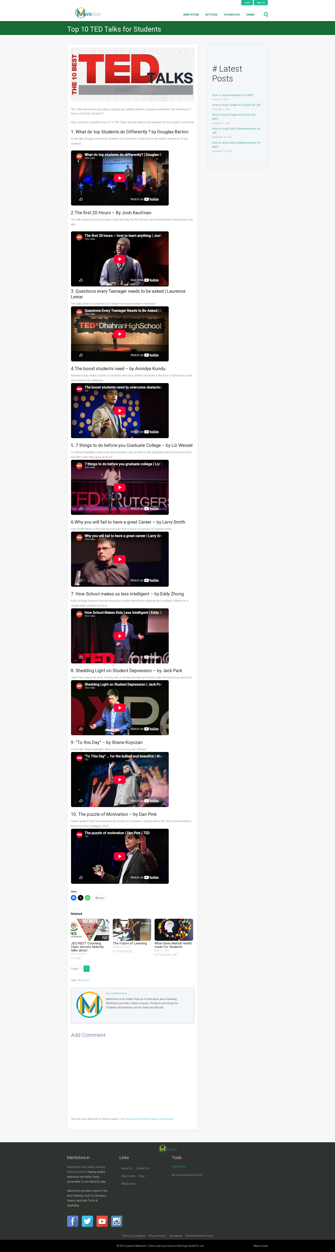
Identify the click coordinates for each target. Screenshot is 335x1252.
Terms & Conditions (133, 1235)
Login (247, 2)
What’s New (128, 1183)
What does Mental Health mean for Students (173, 945)
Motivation (83, 980)
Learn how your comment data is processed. (146, 1119)
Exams (250, 14)
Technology (232, 14)
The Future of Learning (130, 943)
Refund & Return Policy (199, 1235)
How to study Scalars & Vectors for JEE (236, 105)
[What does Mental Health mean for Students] (174, 930)
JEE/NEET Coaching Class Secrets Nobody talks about (87, 946)
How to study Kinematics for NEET (233, 95)
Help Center (128, 1176)
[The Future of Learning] (132, 930)
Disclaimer (176, 1235)
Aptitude (211, 14)
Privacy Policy (157, 1235)
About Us (126, 1168)
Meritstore (191, 14)
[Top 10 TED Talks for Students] (132, 74)
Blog (141, 1176)
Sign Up (261, 2)
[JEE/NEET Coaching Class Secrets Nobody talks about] (90, 930)
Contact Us (143, 1168)
